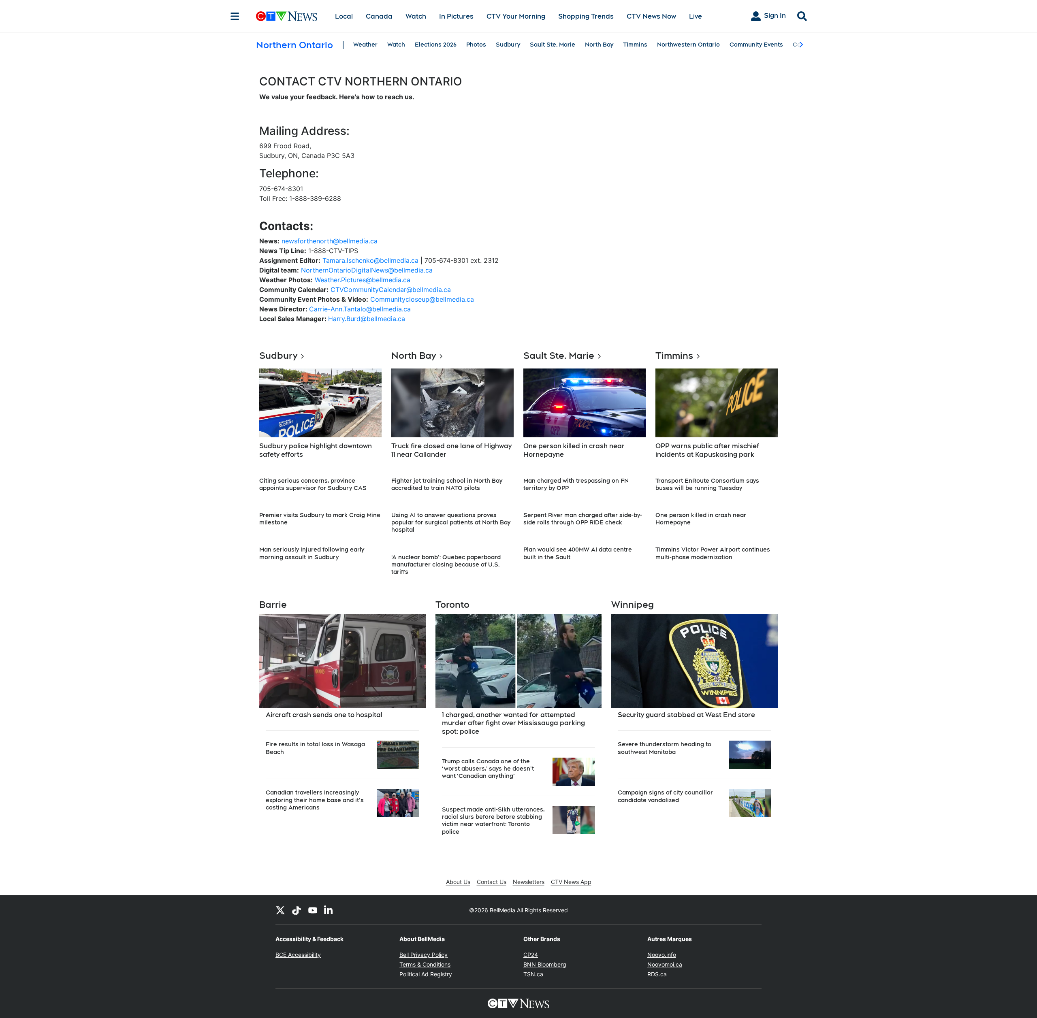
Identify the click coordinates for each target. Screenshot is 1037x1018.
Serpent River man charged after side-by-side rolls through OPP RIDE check (582, 519)
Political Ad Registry (425, 974)
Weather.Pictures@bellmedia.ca (362, 280)
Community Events (756, 44)
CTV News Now (651, 16)
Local (344, 16)
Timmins (635, 44)
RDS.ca (657, 974)
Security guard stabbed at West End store (686, 715)
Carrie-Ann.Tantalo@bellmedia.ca (360, 309)
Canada (379, 16)
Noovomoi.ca (664, 964)
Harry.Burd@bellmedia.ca (366, 319)
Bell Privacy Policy (423, 954)
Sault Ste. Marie (552, 44)
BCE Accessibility (298, 954)
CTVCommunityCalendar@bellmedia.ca (391, 289)
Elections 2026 (436, 44)
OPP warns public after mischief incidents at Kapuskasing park (707, 450)
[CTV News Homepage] (286, 16)
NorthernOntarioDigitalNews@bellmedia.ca (367, 270)
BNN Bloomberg (544, 964)
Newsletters (528, 881)
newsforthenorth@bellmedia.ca (330, 241)
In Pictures (456, 16)
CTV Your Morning (515, 16)
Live (695, 16)
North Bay (599, 44)
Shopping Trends (586, 16)
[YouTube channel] (313, 910)
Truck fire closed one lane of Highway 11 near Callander (451, 450)
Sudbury (508, 44)
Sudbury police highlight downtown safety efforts (315, 450)
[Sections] (235, 16)
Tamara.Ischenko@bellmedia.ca (370, 260)
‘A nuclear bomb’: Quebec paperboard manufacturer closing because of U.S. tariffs (446, 564)
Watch (415, 16)
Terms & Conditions (424, 964)
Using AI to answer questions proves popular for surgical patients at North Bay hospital (450, 522)
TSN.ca (533, 974)
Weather (365, 44)
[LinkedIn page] (329, 910)
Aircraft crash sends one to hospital (324, 715)
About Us (458, 881)
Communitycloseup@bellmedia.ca (422, 299)
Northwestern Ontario (688, 44)
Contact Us (491, 881)
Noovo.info (661, 954)
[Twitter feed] (280, 910)
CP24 (530, 954)
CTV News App (571, 881)
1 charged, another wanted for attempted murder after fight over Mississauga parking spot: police (513, 723)
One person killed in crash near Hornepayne (574, 450)
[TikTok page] (296, 910)
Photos (476, 44)
